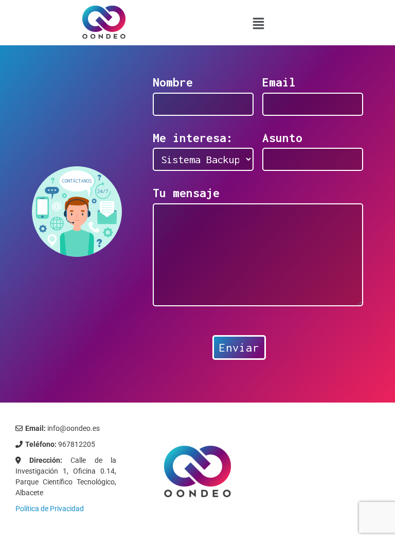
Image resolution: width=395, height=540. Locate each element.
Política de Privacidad (49, 508)
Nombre (173, 82)
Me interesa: (193, 138)
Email (279, 82)
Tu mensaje (186, 193)
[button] (258, 23)
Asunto (282, 138)
